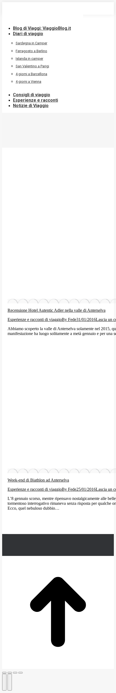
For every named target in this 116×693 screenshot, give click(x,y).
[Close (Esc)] (4, 673)
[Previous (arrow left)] (4, 682)
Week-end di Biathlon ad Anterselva (38, 480)
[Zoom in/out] (20, 673)
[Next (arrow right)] (10, 682)
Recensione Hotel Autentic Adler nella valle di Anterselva (56, 310)
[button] (42, 20)
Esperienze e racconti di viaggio (35, 319)
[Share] (10, 673)
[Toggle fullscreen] (15, 673)
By (69, 319)
